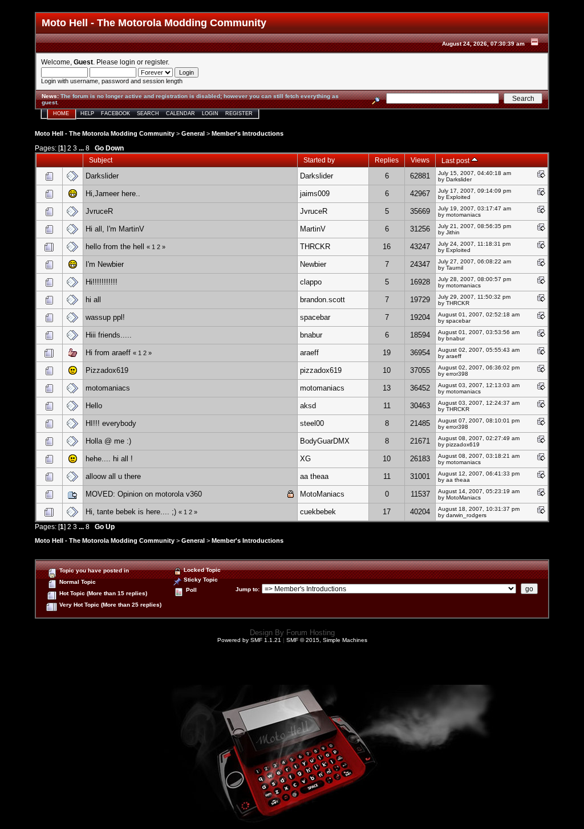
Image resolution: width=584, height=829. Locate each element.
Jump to (247, 589)
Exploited (458, 197)
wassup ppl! (105, 317)
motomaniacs (108, 388)
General (193, 133)
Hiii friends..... (109, 335)
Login (210, 113)
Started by (319, 160)
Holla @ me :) (108, 441)
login (127, 62)
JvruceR (99, 211)
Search (148, 113)
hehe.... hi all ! (109, 458)
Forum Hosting (310, 632)
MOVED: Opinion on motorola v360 (144, 494)
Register (239, 113)
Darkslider (102, 176)
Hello (94, 405)
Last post (456, 160)
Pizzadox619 (107, 370)
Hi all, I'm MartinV (115, 229)
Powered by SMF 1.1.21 (249, 640)
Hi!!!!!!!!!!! (101, 282)
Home (61, 113)
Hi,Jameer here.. (113, 193)
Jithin (453, 232)
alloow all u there (113, 476)
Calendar (180, 113)
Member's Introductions (247, 133)
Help (87, 113)
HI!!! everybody (111, 423)
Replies (387, 160)
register (156, 62)
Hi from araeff (108, 352)
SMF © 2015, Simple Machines (326, 640)
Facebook (115, 113)
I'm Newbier (105, 264)
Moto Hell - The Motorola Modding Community (105, 133)
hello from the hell (115, 246)
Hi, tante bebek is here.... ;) (131, 511)
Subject (100, 160)
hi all (93, 299)
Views (420, 160)
